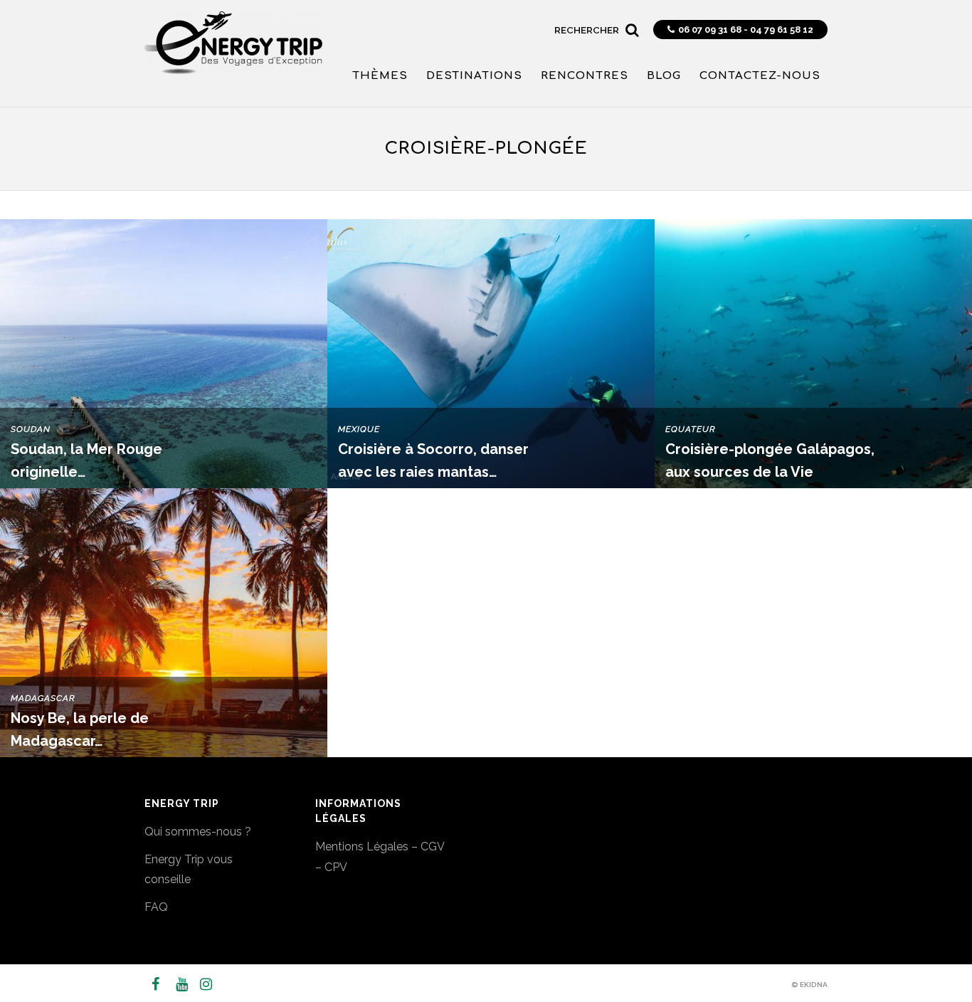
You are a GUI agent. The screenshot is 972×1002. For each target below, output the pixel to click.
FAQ (156, 907)
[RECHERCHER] (632, 25)
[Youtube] (176, 984)
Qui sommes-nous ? (197, 831)
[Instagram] (200, 984)
